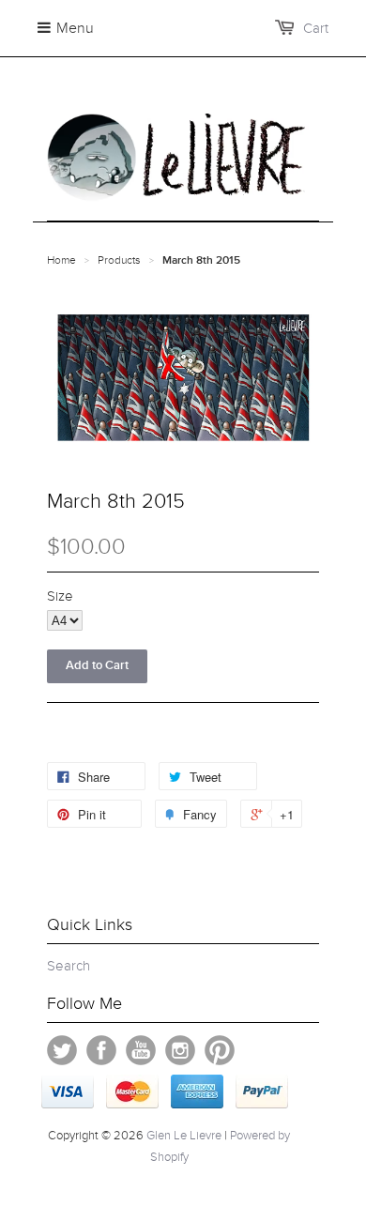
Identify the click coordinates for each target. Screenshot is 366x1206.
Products (119, 260)
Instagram (180, 1050)
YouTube (141, 1050)
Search (68, 965)
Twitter (62, 1050)
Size (60, 596)
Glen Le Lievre (183, 1135)
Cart (315, 28)
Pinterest (220, 1050)
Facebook (101, 1050)
